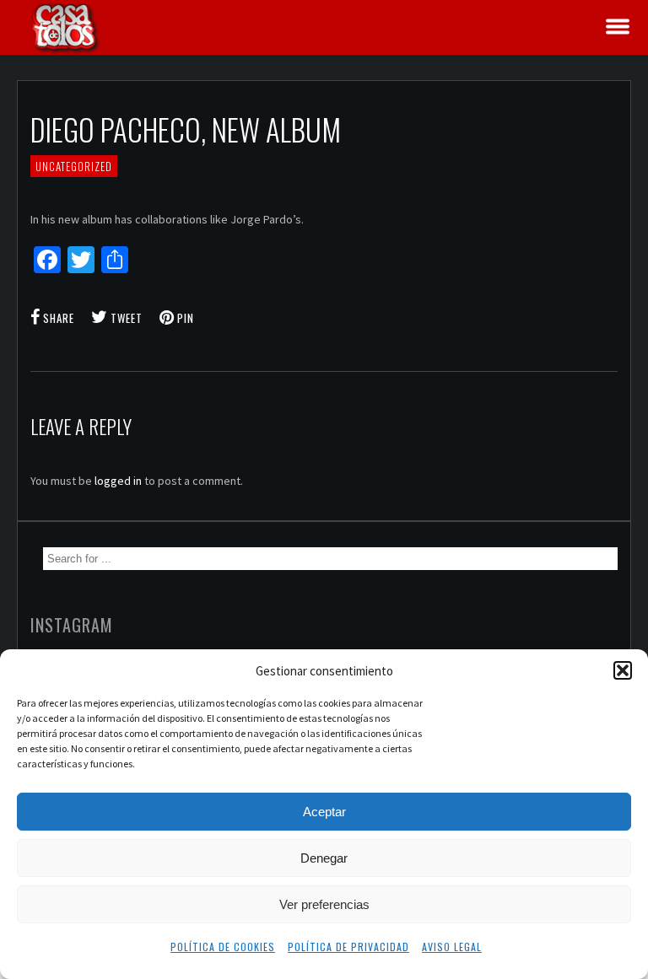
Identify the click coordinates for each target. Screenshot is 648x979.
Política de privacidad (348, 946)
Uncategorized (73, 166)
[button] (622, 670)
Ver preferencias (324, 904)
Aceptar (324, 811)
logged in (118, 480)
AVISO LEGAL (452, 946)
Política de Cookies (222, 946)
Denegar (324, 858)
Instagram (71, 624)
